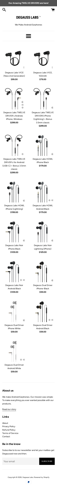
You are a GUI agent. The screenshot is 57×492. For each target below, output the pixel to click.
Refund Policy (8, 430)
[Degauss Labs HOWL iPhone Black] (43, 144)
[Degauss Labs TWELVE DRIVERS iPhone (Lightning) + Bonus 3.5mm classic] (43, 97)
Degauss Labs (27, 477)
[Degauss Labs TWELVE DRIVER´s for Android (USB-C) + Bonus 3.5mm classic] (14, 144)
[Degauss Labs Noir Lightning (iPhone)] (43, 230)
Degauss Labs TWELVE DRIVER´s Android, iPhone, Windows (14, 116)
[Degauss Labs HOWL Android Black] (43, 191)
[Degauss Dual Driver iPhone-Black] (43, 270)
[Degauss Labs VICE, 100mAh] (43, 58)
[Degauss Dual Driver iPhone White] (14, 310)
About (5, 423)
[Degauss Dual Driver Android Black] (43, 310)
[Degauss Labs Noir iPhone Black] (14, 230)
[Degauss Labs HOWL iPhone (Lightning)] (14, 191)
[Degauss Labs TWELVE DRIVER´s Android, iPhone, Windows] (14, 97)
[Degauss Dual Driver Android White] (14, 350)
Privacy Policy (8, 426)
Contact (6, 436)
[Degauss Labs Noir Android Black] (14, 270)
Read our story (9, 409)
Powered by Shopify (41, 477)
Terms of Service (10, 433)
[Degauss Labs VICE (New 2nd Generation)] (14, 58)
